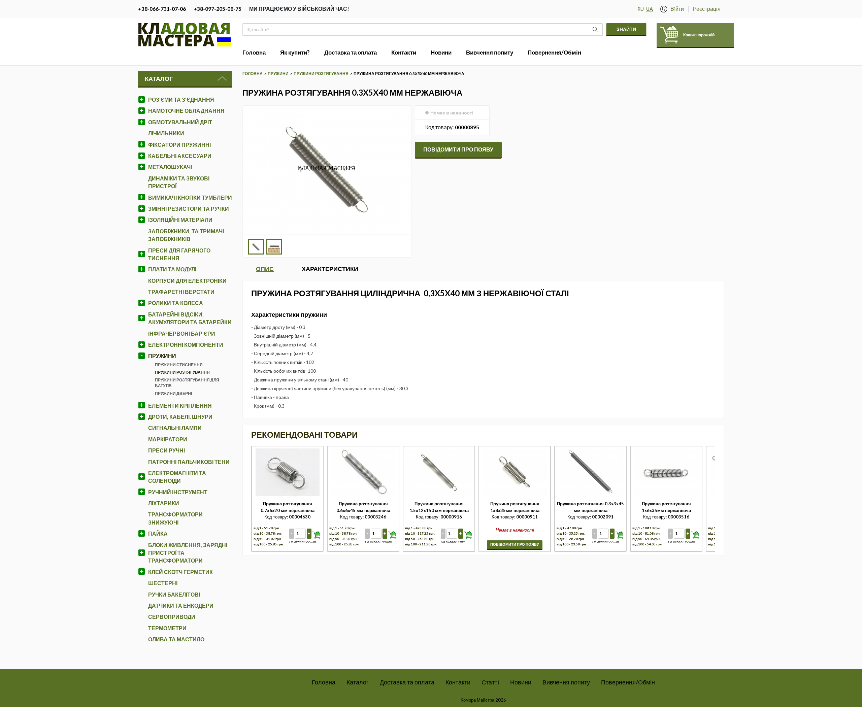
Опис (265, 268)
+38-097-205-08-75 (217, 9)
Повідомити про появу (458, 149)
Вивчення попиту (566, 682)
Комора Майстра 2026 (483, 700)
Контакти (457, 682)
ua (649, 9)
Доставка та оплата (407, 682)
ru (640, 9)
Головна (323, 682)
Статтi (490, 682)
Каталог (159, 78)
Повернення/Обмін (628, 682)
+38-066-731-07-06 (162, 9)
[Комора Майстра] (184, 44)
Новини (520, 682)
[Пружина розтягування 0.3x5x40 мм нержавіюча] (327, 230)
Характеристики (330, 268)
